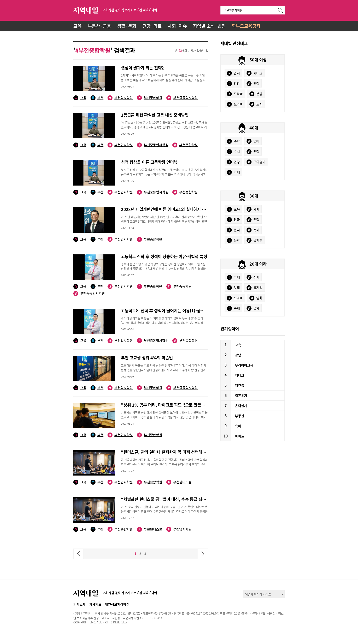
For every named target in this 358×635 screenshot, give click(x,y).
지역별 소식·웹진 (209, 25)
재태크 (255, 73)
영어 (253, 141)
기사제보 (95, 604)
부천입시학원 (121, 97)
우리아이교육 (244, 365)
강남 (238, 354)
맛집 (253, 83)
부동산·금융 (99, 25)
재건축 (239, 385)
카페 (234, 172)
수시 (234, 151)
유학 (234, 240)
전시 (234, 229)
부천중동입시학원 (183, 97)
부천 (100, 97)
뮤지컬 (255, 240)
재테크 (239, 375)
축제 (253, 229)
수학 (234, 141)
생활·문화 (126, 25)
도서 (256, 104)
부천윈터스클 (179, 482)
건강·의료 (151, 25)
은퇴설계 (241, 405)
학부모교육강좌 (246, 25)
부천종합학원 (150, 97)
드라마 (236, 93)
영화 (234, 219)
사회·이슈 (177, 25)
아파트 (239, 436)
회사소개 (79, 604)
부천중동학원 (179, 286)
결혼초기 (241, 395)
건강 (234, 83)
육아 (238, 425)
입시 (234, 73)
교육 (77, 25)
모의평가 (257, 161)
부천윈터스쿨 (150, 529)
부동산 (239, 415)
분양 (256, 93)
